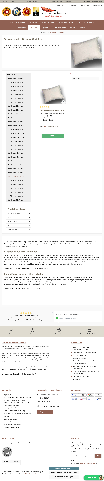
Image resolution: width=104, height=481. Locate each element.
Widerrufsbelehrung (10, 419)
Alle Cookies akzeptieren (63, 468)
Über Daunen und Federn (81, 347)
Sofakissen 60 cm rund (16, 137)
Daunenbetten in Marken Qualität (84, 361)
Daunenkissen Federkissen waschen (85, 353)
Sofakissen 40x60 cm (15, 153)
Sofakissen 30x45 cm (15, 110)
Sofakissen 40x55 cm (15, 149)
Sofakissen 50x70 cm (16, 176)
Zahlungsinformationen (12, 408)
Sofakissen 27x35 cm (15, 94)
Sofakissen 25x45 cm (15, 86)
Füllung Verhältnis (14, 213)
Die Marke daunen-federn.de (83, 376)
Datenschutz (8, 416)
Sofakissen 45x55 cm (15, 161)
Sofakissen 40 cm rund (16, 126)
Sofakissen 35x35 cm (15, 129)
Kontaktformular (54, 406)
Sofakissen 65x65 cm (15, 196)
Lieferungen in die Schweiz (13, 425)
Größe (10, 217)
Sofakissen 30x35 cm (15, 102)
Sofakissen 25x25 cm (15, 82)
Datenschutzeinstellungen (64, 477)
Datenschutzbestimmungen (87, 463)
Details (52, 135)
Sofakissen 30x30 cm (15, 98)
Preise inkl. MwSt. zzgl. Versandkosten (50, 129)
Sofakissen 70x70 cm (15, 200)
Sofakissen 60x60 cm (15, 184)
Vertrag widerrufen (44, 412)
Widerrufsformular (10, 422)
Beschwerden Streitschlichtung (14, 411)
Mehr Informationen (32, 474)
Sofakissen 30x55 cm (15, 118)
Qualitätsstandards (79, 364)
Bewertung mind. (13, 229)
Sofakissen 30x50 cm (15, 114)
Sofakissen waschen (80, 358)
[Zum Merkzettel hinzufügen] (63, 102)
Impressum (7, 395)
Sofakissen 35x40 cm (15, 122)
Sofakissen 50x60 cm (15, 173)
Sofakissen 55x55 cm (15, 169)
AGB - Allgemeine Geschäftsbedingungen (18, 397)
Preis (9, 225)
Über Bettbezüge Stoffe (81, 355)
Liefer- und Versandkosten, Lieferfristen (17, 413)
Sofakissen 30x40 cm (15, 106)
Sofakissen (11, 75)
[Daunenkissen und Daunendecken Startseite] (54, 11)
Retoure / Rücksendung (12, 405)
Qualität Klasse (13, 221)
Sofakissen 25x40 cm (15, 90)
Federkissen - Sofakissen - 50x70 (52, 110)
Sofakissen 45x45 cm (15, 157)
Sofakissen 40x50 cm (15, 145)
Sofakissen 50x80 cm (15, 180)
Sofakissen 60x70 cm (15, 188)
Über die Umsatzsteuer (11, 427)
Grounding (76, 379)
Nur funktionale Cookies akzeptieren (64, 473)
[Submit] (98, 456)
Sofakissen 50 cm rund (16, 133)
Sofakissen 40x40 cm (15, 141)
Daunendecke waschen (81, 350)
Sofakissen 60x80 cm (15, 192)
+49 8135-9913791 (43, 398)
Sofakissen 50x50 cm (15, 165)
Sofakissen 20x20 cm (15, 79)
